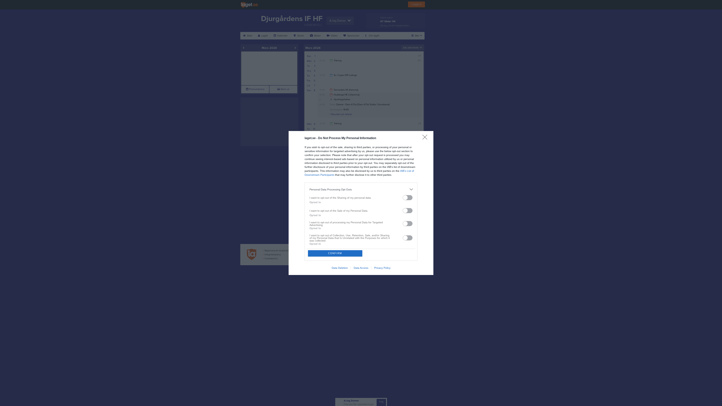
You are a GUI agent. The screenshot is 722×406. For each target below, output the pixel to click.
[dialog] (361, 203)
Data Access (361, 267)
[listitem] (361, 189)
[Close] (426, 138)
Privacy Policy (382, 267)
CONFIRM (335, 253)
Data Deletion (340, 267)
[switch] (408, 197)
